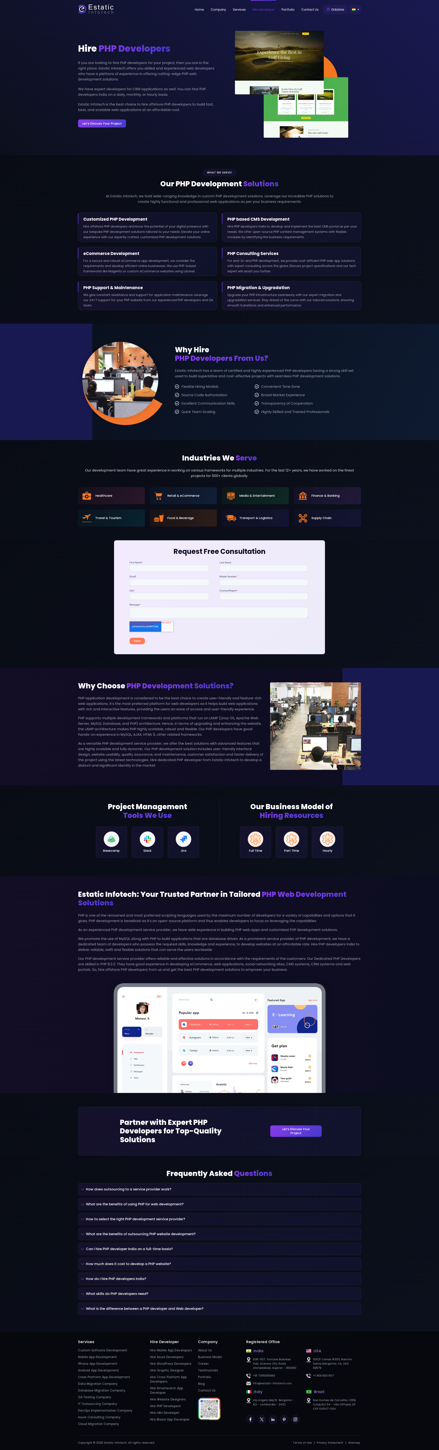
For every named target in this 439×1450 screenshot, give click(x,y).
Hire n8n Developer (164, 1413)
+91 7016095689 (264, 1376)
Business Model (210, 1357)
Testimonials (208, 1370)
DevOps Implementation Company (105, 1410)
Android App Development (98, 1370)
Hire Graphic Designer (167, 1370)
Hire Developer (264, 9)
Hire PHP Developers (165, 1406)
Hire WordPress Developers (171, 1364)
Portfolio (288, 9)
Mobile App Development (97, 1357)
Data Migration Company (98, 1384)
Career (203, 1364)
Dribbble (337, 9)
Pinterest (284, 1417)
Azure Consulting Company (99, 1417)
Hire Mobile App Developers (171, 1350)
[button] (355, 9)
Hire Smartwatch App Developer (166, 1390)
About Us (205, 1350)
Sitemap (354, 1443)
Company (218, 9)
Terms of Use (302, 1443)
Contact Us (310, 9)
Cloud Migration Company (98, 1424)
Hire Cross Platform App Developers (168, 1379)
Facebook (250, 1417)
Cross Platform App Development (104, 1377)
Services (239, 9)
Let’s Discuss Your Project (102, 123)
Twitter (261, 1417)
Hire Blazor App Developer (170, 1419)
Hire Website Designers (168, 1399)
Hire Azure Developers (167, 1357)
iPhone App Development (97, 1364)
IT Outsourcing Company (97, 1404)
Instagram (295, 1417)
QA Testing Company (94, 1397)
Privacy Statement (330, 1443)
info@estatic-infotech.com (272, 1383)
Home (199, 9)
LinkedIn (273, 1417)
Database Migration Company (101, 1390)
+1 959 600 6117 (323, 1376)
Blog (201, 1384)
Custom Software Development (102, 1350)
